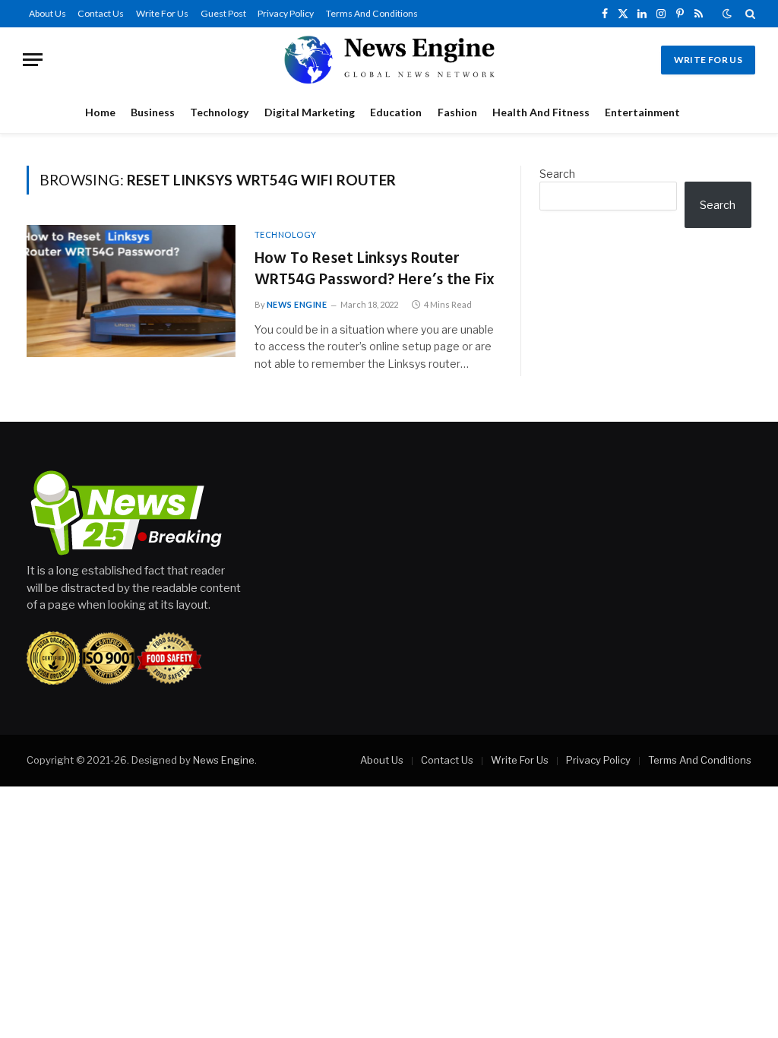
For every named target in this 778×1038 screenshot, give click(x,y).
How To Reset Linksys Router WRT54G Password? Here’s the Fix (375, 270)
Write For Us (162, 13)
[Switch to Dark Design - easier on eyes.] (727, 13)
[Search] (748, 13)
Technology (219, 112)
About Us (47, 13)
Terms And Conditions (372, 13)
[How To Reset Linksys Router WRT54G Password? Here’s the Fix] (131, 291)
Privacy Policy (286, 13)
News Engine (297, 304)
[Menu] (33, 60)
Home (100, 112)
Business (153, 112)
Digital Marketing (309, 112)
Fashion (457, 112)
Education (396, 112)
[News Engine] (389, 59)
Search (557, 173)
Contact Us (100, 13)
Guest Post (223, 13)
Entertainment (642, 112)
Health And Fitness (541, 112)
